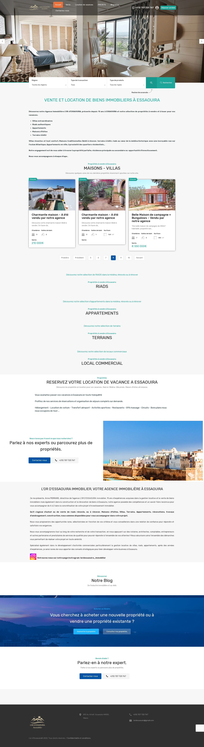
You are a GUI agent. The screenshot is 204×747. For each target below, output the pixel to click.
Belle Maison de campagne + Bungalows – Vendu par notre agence (151, 218)
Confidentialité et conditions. (79, 738)
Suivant (139, 258)
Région (35, 80)
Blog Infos (114, 5)
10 (129, 258)
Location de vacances (84, 5)
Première (65, 258)
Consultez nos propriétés (116, 631)
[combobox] (48, 85)
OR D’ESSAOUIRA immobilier (93, 498)
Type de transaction (79, 80)
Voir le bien (52, 204)
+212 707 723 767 (144, 7)
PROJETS (102, 5)
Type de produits (117, 80)
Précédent (79, 258)
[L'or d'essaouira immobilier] (39, 12)
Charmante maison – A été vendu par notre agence (50, 216)
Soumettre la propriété (86, 631)
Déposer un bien (168, 8)
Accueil (58, 5)
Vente (68, 5)
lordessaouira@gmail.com (144, 720)
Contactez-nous (62, 11)
